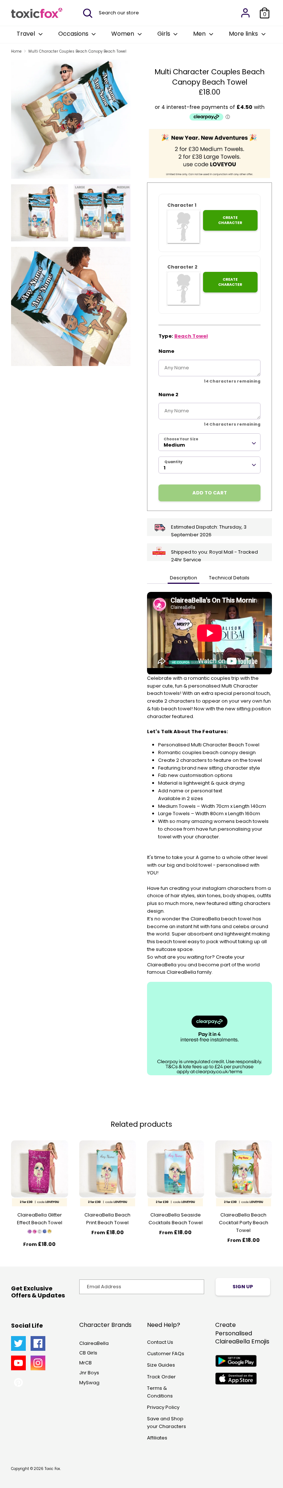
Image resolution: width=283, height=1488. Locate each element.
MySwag (89, 1382)
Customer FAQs (165, 1353)
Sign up (243, 1286)
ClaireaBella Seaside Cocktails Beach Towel (176, 1218)
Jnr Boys (89, 1372)
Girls (164, 33)
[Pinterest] (18, 1382)
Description (183, 577)
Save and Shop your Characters (166, 1422)
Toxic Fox (52, 1468)
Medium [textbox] (174, 444)
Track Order (161, 1376)
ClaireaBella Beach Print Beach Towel (107, 1218)
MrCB (85, 1362)
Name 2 (168, 394)
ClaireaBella (94, 1343)
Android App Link (236, 1361)
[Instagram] (38, 1363)
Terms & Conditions (160, 1392)
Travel (26, 33)
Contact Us (160, 1342)
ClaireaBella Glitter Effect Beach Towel (39, 1218)
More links (244, 33)
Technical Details (229, 577)
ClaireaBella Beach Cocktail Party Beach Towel (243, 1222)
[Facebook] (38, 1343)
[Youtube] (18, 1363)
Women (123, 33)
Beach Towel (191, 336)
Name (166, 351)
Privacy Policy (163, 1407)
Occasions (74, 33)
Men (200, 33)
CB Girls (88, 1352)
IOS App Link (236, 1378)
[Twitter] (18, 1343)
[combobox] (209, 442)
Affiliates (157, 1437)
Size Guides (161, 1364)
